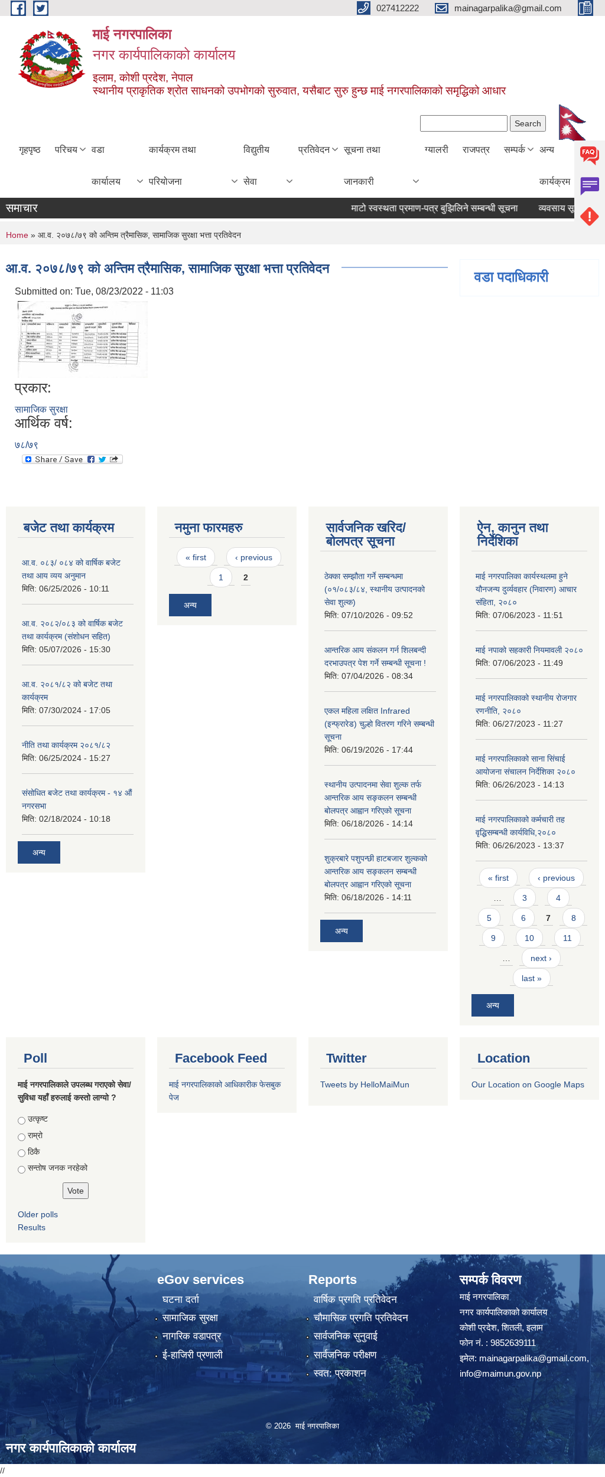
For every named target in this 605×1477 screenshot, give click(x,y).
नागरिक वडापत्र (191, 1336)
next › (541, 958)
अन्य (38, 852)
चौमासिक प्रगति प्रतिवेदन (361, 1318)
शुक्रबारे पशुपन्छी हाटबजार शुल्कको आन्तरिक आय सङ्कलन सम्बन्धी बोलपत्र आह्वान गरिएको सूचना (375, 871)
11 (567, 938)
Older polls (38, 1214)
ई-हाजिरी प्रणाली (192, 1355)
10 (529, 938)
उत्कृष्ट (38, 1118)
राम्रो (35, 1135)
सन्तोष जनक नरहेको (57, 1167)
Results (31, 1227)
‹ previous (253, 557)
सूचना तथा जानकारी (362, 166)
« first (196, 557)
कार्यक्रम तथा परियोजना (172, 166)
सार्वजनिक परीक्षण (345, 1355)
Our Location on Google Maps (527, 1084)
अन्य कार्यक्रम (554, 166)
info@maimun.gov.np (500, 1373)
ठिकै (34, 1151)
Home (17, 235)
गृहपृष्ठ (30, 150)
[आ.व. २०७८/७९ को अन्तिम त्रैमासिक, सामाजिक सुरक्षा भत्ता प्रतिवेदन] (83, 339)
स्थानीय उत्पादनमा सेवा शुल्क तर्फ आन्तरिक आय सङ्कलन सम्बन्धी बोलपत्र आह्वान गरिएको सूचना (372, 797)
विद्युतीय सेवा (256, 166)
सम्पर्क (514, 150)
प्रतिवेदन (314, 150)
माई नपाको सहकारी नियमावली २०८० (529, 650)
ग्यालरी (436, 150)
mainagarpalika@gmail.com (533, 1358)
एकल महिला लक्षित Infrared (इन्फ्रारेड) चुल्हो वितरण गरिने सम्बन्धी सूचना (379, 723)
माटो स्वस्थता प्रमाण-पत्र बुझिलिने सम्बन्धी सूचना (418, 208)
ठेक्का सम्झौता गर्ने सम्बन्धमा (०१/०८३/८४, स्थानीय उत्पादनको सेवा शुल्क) (374, 589)
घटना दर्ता (180, 1299)
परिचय (66, 150)
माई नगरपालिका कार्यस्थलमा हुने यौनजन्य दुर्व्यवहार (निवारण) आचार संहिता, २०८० (526, 589)
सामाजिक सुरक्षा (41, 409)
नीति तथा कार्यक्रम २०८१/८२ (66, 745)
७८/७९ (26, 445)
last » (532, 978)
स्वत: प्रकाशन (340, 1373)
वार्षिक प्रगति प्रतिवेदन (355, 1299)
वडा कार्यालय (106, 166)
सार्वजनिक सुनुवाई (346, 1336)
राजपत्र (476, 150)
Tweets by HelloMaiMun (364, 1084)
